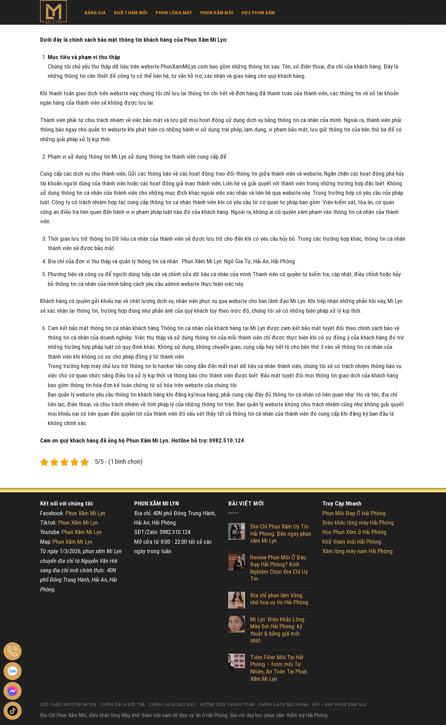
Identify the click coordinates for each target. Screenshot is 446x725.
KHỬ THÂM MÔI (130, 12)
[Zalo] (12, 671)
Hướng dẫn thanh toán (227, 704)
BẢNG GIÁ (95, 12)
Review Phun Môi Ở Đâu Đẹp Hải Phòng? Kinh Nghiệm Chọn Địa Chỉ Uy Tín (279, 568)
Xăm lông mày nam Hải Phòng (357, 551)
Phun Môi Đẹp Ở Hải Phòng (354, 513)
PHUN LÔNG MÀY (174, 12)
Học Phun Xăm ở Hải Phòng (354, 531)
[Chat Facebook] (12, 691)
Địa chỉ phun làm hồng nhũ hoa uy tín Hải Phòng (279, 599)
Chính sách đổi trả (122, 704)
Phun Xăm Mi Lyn (85, 513)
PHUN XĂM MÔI (216, 12)
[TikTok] (12, 711)
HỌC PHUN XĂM (258, 12)
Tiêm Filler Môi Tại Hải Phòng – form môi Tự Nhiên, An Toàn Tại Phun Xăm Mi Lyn (278, 668)
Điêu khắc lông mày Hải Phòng (358, 522)
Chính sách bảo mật (172, 704)
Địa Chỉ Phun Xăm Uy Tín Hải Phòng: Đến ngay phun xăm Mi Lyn (280, 533)
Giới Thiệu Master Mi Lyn (68, 704)
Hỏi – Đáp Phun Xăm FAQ (339, 704)
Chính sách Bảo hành (283, 704)
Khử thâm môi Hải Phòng (351, 541)
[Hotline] (12, 651)
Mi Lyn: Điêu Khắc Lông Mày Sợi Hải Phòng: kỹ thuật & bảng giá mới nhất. (277, 630)
